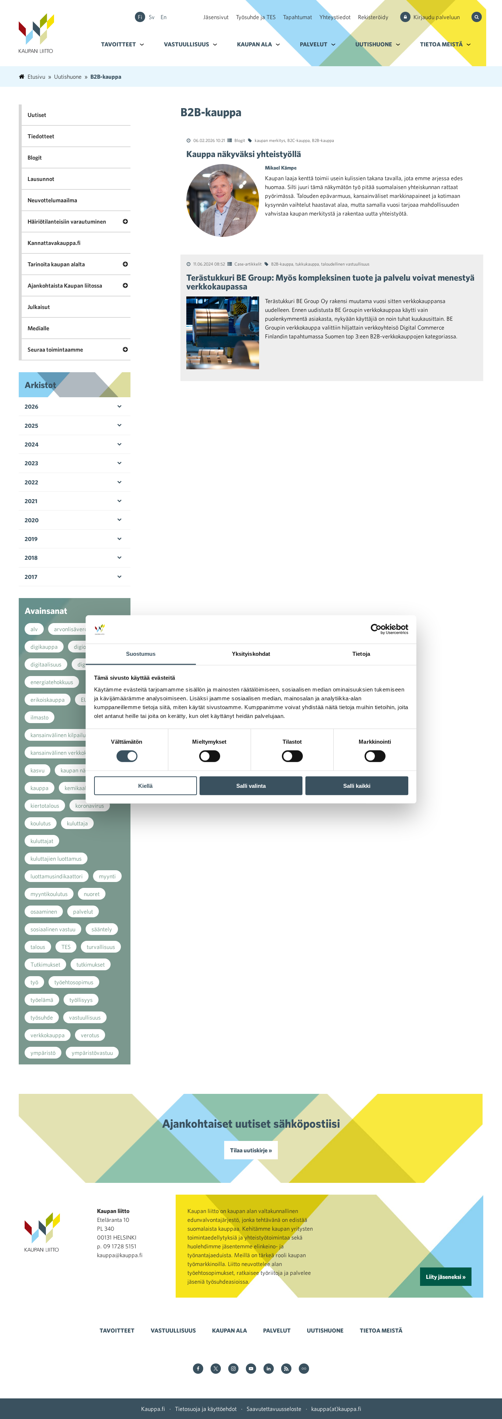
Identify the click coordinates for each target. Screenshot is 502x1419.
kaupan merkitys (270, 140)
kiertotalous (45, 805)
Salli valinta (251, 785)
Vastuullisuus (186, 44)
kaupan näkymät (81, 770)
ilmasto (40, 717)
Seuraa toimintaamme (55, 349)
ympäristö (43, 1052)
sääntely (102, 929)
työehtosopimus (73, 982)
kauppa (40, 788)
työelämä (42, 999)
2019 (31, 539)
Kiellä (145, 785)
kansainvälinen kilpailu (58, 735)
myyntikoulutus (49, 893)
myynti (107, 876)
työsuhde (42, 1017)
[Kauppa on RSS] (286, 1369)
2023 (31, 463)
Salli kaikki (356, 785)
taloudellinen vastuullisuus (345, 263)
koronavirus (89, 805)
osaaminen (44, 911)
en (163, 17)
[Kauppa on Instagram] (233, 1369)
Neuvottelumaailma (52, 200)
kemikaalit (77, 788)
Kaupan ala (254, 44)
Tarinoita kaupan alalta (56, 264)
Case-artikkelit (248, 263)
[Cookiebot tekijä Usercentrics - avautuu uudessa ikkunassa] (376, 629)
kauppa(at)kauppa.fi (336, 1408)
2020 (32, 520)
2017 (31, 576)
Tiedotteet (41, 136)
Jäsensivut (216, 17)
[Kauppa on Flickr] (304, 1369)
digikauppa (44, 646)
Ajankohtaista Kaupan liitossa (65, 285)
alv (34, 629)
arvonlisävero (70, 629)
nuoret (92, 893)
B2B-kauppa (323, 140)
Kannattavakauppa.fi (54, 242)
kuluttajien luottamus (56, 858)
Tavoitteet (118, 44)
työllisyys (81, 999)
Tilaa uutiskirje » (251, 1150)
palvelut (83, 911)
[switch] (209, 756)
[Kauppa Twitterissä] (216, 1369)
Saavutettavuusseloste (274, 1408)
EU (84, 699)
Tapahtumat (297, 17)
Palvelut (313, 44)
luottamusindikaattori (57, 876)
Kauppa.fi (153, 1408)
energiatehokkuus (52, 682)
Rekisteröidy (373, 17)
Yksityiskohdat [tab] (251, 654)
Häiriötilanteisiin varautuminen (67, 221)
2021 (31, 501)
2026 (31, 406)
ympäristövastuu (92, 1052)
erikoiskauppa (48, 699)
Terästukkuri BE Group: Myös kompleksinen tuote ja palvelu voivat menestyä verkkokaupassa (330, 281)
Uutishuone (373, 44)
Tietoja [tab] (361, 654)
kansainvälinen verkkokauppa (66, 752)
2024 (32, 444)
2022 (31, 482)
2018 (31, 557)
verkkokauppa (48, 1035)
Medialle (38, 328)
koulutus (41, 823)
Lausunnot (41, 178)
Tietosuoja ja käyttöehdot (206, 1408)
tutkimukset (90, 964)
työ (34, 982)
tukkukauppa (307, 263)
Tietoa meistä (441, 44)
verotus (90, 1035)
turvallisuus (101, 946)
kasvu (37, 770)
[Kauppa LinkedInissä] (268, 1369)
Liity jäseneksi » (446, 1276)
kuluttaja (77, 823)
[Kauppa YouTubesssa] (251, 1369)
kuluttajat (42, 840)
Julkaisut (39, 306)
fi (140, 17)
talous (38, 946)
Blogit (239, 140)
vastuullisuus (85, 1017)
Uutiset (37, 114)
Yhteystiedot (335, 17)
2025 (31, 425)
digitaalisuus (46, 664)
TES (66, 946)
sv (152, 17)
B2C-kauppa (298, 140)
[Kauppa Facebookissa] (198, 1369)
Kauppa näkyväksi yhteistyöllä (243, 154)
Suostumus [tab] (141, 654)
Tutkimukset (45, 964)
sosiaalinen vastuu (53, 929)
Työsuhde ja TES (256, 17)
